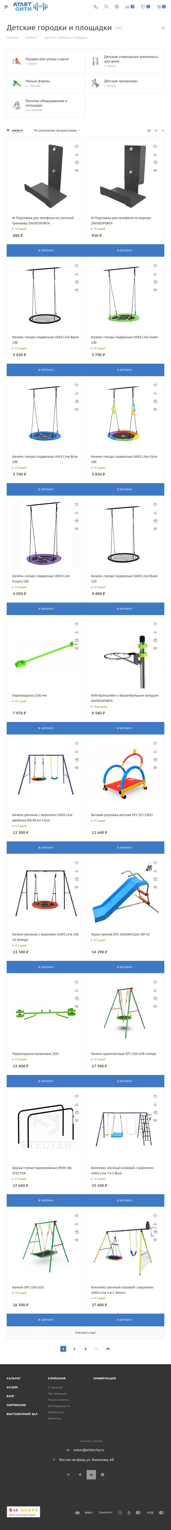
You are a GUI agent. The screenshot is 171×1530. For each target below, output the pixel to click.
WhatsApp (102, 1474)
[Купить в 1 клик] (76, 162)
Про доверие (57, 1393)
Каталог (14, 1378)
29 (108, 1349)
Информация (105, 1378)
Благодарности (59, 1406)
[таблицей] (163, 130)
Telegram (80, 1474)
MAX (91, 1474)
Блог (10, 1396)
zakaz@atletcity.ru (88, 1450)
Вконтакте (68, 1474)
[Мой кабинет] (117, 7)
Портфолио (16, 1405)
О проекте (55, 1387)
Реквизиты (55, 1412)
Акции (12, 1387)
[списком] (156, 130)
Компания (56, 1378)
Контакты (54, 1418)
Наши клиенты (58, 1400)
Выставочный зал (22, 1414)
